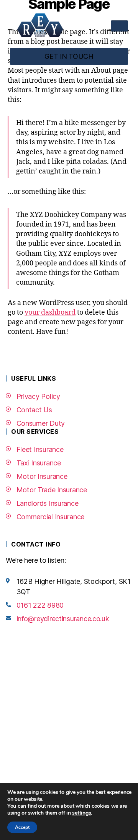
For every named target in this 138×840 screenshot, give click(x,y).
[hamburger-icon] (119, 26)
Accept (22, 827)
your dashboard (50, 312)
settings (81, 813)
